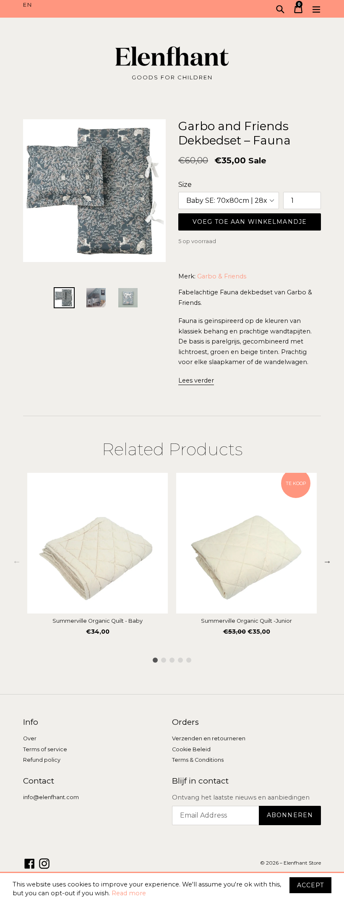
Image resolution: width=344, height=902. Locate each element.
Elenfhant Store (302, 863)
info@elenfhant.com (51, 797)
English (97, 5)
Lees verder (196, 380)
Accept (310, 885)
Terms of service (45, 749)
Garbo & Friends (221, 276)
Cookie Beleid (191, 749)
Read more (129, 893)
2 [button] (163, 660)
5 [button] (188, 660)
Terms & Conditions (198, 760)
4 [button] (180, 660)
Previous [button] (17, 560)
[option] (97, 556)
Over (29, 738)
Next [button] (327, 560)
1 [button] (155, 660)
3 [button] (172, 660)
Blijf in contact (200, 781)
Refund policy (41, 760)
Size (185, 185)
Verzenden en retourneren (208, 738)
